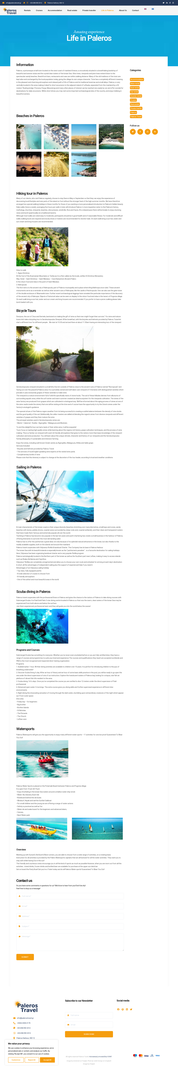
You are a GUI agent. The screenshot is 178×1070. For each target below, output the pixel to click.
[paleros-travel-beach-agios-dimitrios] (83, 164)
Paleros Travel (136, 117)
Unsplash (108, 1061)
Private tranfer (136, 108)
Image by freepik (89, 1064)
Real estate (135, 104)
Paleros (133, 112)
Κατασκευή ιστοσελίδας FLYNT (100, 1057)
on (104, 1061)
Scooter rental (136, 96)
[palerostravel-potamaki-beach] (83, 136)
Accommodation (137, 79)
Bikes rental (135, 84)
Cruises (133, 100)
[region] (31, 1052)
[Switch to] (145, 10)
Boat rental (135, 88)
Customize (16, 1060)
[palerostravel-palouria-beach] (111, 136)
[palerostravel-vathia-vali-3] (56, 136)
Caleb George (98, 1061)
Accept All (47, 1060)
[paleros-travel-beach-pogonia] (56, 164)
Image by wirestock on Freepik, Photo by (80, 1061)
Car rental (134, 92)
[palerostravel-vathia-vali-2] (28, 136)
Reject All (31, 1060)
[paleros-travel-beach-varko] (28, 164)
